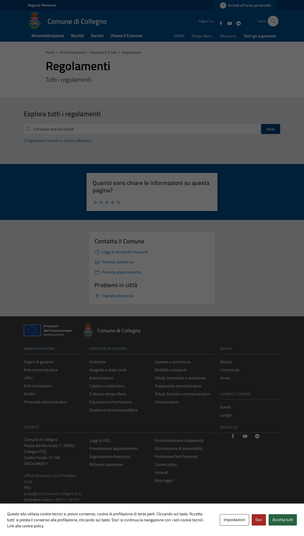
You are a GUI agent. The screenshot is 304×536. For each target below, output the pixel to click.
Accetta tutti (282, 520)
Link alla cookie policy (25, 526)
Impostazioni (234, 520)
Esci (258, 520)
